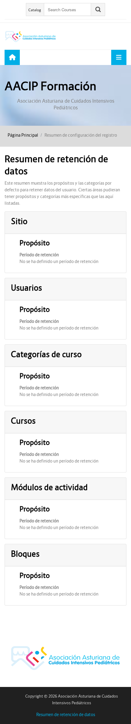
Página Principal (23, 135)
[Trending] (12, 57)
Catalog (34, 10)
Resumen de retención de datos (65, 714)
